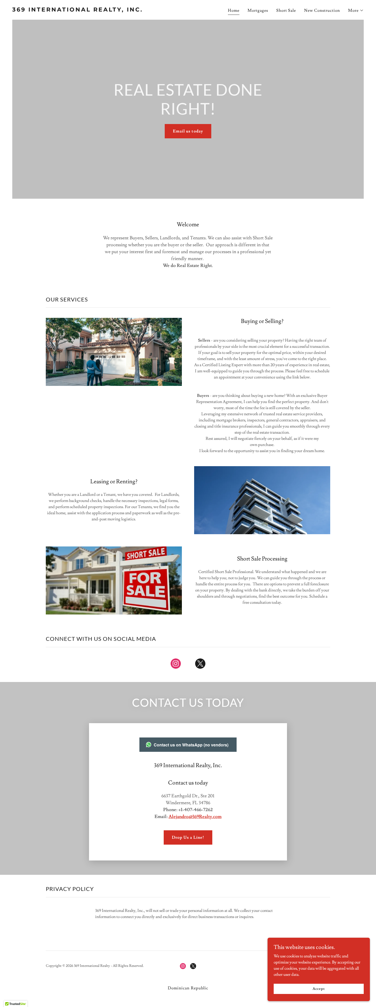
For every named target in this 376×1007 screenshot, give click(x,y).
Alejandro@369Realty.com (195, 817)
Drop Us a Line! (188, 837)
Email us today (188, 131)
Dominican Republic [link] (188, 988)
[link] (98, 10)
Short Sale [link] (286, 10)
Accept (319, 988)
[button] (356, 10)
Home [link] (233, 10)
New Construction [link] (322, 10)
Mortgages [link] (258, 10)
